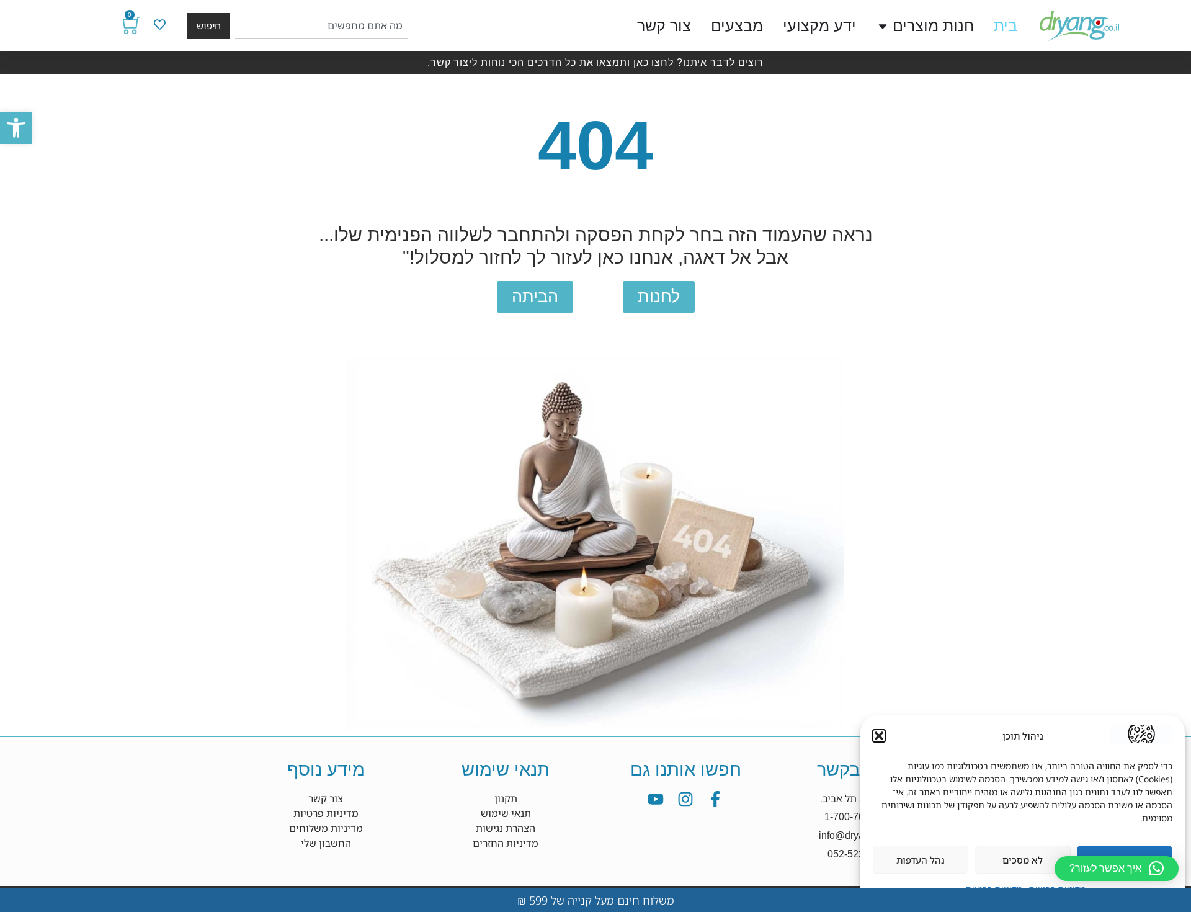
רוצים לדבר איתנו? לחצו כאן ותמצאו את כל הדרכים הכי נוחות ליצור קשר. (595, 62)
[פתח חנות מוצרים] (883, 26)
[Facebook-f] (715, 799)
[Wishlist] (160, 24)
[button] (16, 128)
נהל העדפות (920, 860)
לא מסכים (1022, 860)
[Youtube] (656, 799)
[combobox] (321, 26)
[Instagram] (685, 799)
